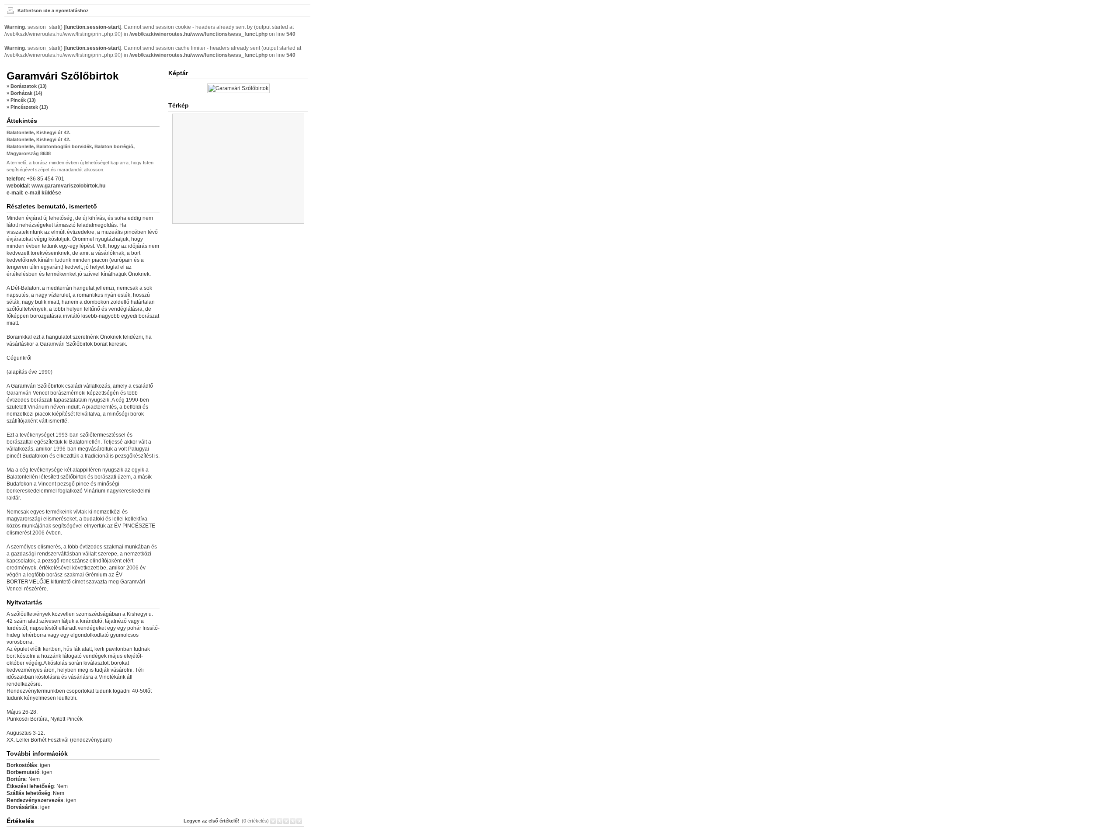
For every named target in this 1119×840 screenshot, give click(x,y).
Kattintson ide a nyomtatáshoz (53, 10)
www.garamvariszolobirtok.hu (68, 186)
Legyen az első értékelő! (212, 820)
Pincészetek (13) (29, 107)
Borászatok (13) (28, 86)
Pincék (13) (23, 100)
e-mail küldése (43, 193)
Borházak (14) (26, 93)
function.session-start (92, 27)
